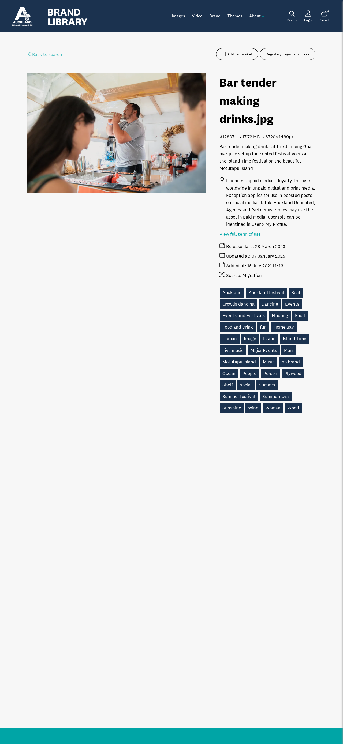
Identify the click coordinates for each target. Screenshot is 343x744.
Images (178, 15)
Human (229, 338)
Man (288, 350)
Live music (233, 350)
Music (269, 362)
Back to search (46, 54)
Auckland (232, 292)
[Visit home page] (49, 16)
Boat (296, 292)
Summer (267, 385)
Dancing (270, 304)
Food (300, 315)
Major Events (264, 350)
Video (197, 15)
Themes (235, 15)
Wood (293, 408)
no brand (291, 362)
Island (269, 338)
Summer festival (238, 396)
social (246, 385)
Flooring (280, 315)
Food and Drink (237, 327)
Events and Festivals (243, 315)
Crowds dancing (238, 304)
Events (292, 304)
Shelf (227, 385)
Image (250, 338)
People (249, 373)
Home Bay (284, 327)
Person (270, 373)
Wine (253, 408)
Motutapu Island (239, 362)
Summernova (275, 396)
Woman (273, 408)
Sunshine (231, 408)
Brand (215, 15)
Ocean (229, 373)
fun (263, 327)
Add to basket (239, 54)
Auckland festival (266, 292)
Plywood (292, 373)
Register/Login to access (288, 54)
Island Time (294, 338)
